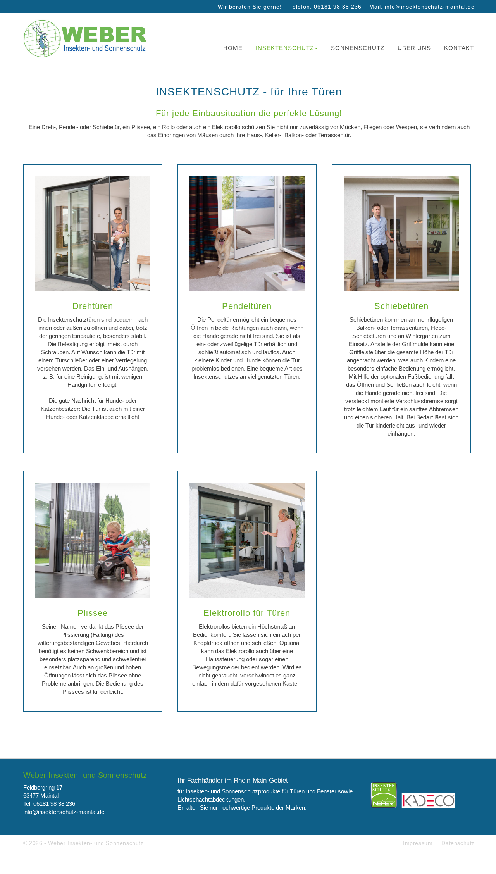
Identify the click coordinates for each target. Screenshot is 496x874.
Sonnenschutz (357, 48)
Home (233, 48)
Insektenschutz (285, 48)
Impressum (417, 843)
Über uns (414, 48)
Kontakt (459, 48)
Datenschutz (458, 843)
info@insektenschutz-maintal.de (430, 6)
